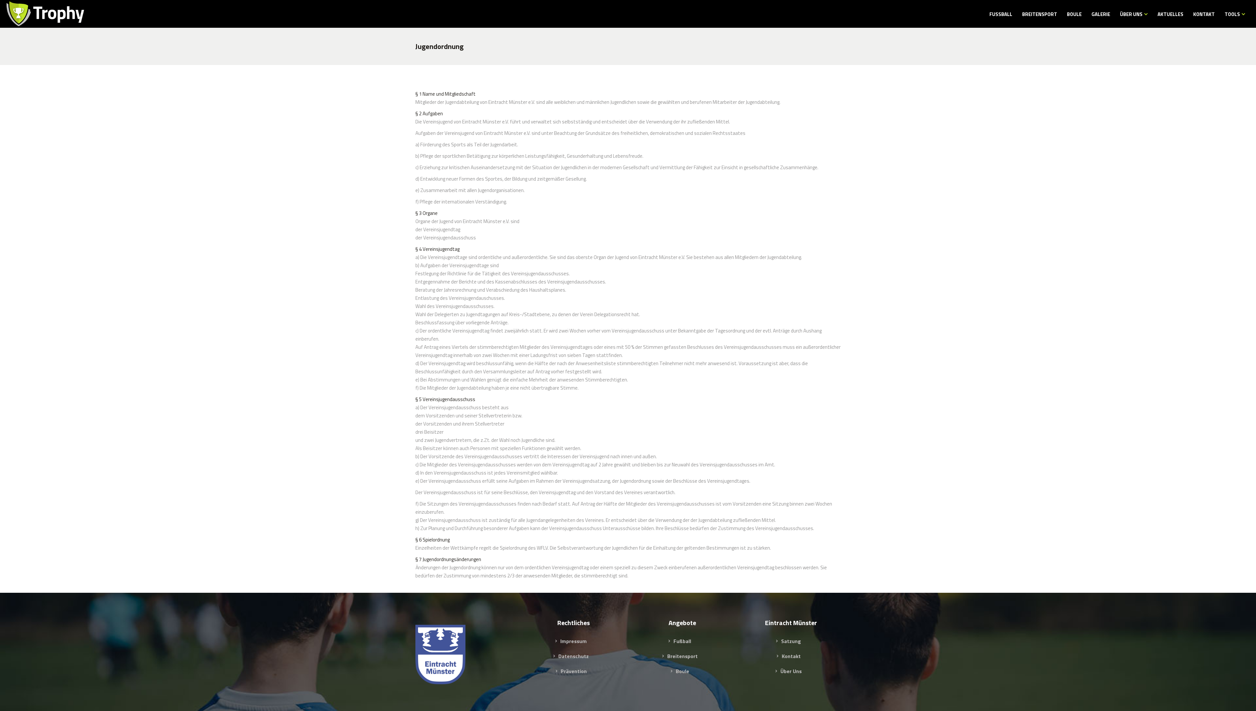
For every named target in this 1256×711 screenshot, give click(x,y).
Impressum (573, 641)
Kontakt (791, 656)
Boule (682, 671)
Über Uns (791, 671)
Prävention (574, 671)
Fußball (682, 641)
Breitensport (682, 656)
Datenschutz (573, 656)
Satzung (791, 641)
